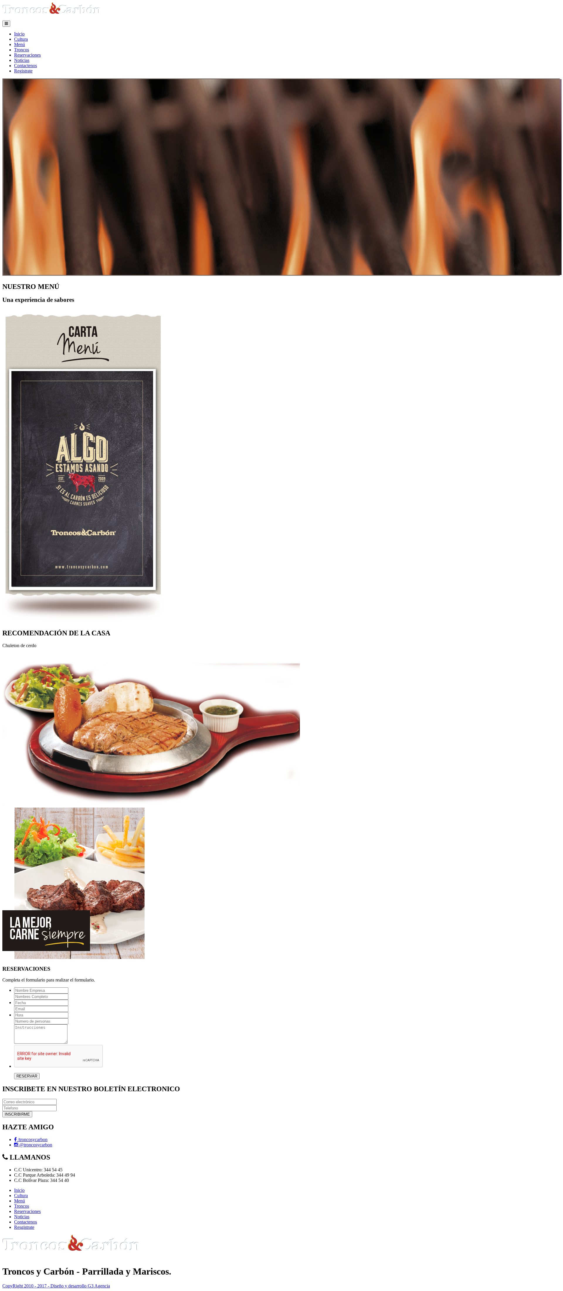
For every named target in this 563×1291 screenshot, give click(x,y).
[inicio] (52, 17)
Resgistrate (24, 1227)
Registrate (23, 70)
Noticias (21, 60)
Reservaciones (27, 55)
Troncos (21, 49)
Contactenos (25, 65)
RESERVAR (26, 1076)
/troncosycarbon (32, 1139)
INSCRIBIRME (17, 1114)
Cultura (21, 39)
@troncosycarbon (35, 1144)
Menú (19, 44)
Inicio (19, 33)
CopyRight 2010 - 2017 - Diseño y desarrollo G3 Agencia (56, 1285)
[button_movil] (6, 24)
